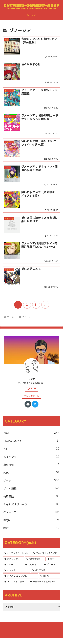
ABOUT (31, 389)
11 (36, 305)
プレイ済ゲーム (31, 396)
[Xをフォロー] (35, 404)
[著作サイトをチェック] (28, 404)
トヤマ (31, 379)
